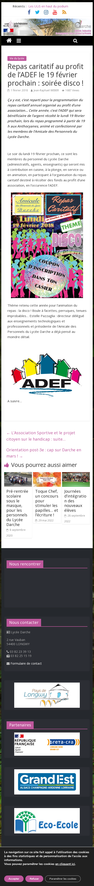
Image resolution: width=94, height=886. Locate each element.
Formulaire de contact (26, 663)
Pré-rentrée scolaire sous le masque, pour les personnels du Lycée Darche (17, 508)
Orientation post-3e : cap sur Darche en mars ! (43, 453)
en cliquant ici (65, 864)
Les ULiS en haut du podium (48, 6)
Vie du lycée (17, 58)
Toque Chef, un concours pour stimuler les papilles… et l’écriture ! (46, 503)
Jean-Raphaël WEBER (46, 90)
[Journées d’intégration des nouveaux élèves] (76, 474)
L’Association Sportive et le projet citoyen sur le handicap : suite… (40, 436)
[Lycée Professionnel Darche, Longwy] (46, 21)
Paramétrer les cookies (62, 879)
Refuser (34, 879)
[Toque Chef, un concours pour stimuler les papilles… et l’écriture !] (47, 474)
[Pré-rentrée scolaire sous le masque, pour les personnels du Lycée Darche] (18, 474)
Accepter (14, 879)
